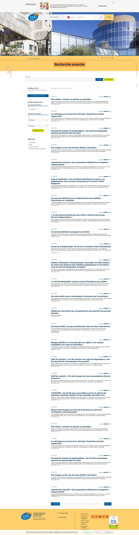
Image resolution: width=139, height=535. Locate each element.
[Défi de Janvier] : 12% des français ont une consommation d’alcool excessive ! (80, 377)
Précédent (56, 504)
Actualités (32, 109)
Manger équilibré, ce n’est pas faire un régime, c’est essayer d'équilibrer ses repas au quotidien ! (77, 343)
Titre (30, 144)
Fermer (113, 2)
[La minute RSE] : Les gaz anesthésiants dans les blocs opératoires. (80, 326)
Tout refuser (97, 532)
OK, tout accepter (87, 532)
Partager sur (112, 58)
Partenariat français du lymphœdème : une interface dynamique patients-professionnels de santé (79, 132)
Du (29, 118)
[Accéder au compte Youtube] (100, 516)
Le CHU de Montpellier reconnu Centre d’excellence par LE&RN (79, 282)
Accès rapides (81, 17)
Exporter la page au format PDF (105, 58)
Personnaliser (108, 532)
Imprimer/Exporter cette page (102, 58)
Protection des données (85, 523)
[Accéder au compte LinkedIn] (107, 516)
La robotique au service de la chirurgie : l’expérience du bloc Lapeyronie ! (77, 115)
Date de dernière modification (37, 148)
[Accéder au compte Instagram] (103, 516)
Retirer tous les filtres (38, 95)
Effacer (100, 79)
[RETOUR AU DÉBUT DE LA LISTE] (66, 503)
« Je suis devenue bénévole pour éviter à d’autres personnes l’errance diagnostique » (78, 216)
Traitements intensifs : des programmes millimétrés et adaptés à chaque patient (80, 163)
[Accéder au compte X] (96, 516)
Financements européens (84, 527)
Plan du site (84, 524)
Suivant (107, 504)
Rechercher (109, 79)
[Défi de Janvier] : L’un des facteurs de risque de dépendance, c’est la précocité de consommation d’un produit (80, 360)
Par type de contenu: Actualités (38, 90)
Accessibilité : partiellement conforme (84, 518)
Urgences (72, 17)
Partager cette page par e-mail (109, 58)
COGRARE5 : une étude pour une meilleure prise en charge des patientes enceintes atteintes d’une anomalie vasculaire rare (78, 394)
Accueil (27, 58)
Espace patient (84, 513)
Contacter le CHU (64, 513)
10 (94, 503)
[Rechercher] (101, 17)
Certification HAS (85, 529)
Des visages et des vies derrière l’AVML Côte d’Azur (74, 148)
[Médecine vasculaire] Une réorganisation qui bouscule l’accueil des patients (81, 312)
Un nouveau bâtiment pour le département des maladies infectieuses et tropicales (76, 199)
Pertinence (32, 142)
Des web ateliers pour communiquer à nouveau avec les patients (79, 296)
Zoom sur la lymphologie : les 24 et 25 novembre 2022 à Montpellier (81, 246)
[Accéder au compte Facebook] (92, 516)
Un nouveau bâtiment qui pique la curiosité (70, 232)
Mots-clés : (27, 76)
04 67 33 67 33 (63, 517)
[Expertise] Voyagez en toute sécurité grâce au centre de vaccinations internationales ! (76, 411)
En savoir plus (103, 6)
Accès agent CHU (85, 515)
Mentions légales (85, 520)
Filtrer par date (38, 130)
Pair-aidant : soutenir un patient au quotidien (71, 99)
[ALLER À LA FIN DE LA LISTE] (98, 503)
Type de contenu (34, 146)
